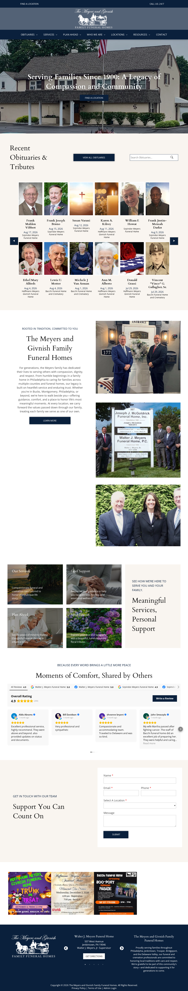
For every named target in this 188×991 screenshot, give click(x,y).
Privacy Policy (79, 988)
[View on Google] (14, 716)
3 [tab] (94, 964)
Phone (145, 788)
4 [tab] (98, 964)
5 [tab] (102, 964)
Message (109, 813)
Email (107, 788)
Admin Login (110, 988)
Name (107, 775)
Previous (65, 947)
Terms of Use (94, 988)
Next (121, 947)
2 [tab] (89, 964)
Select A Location (114, 800)
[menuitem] (29, 34)
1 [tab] (85, 964)
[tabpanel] (94, 947)
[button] (7, 729)
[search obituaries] (173, 157)
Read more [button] (149, 743)
